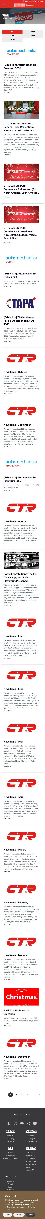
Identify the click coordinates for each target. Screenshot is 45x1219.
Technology (10, 1139)
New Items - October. (16, 372)
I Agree (30, 1214)
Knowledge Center (10, 1159)
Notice (12, 40)
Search (31, 1136)
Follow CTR (31, 1156)
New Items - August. (15, 521)
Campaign (31, 1159)
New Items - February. (16, 902)
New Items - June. (14, 688)
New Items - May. (13, 741)
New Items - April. (14, 796)
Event (12, 36)
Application (31, 1167)
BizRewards (31, 1164)
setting (7, 1214)
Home (4, 18)
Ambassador (31, 1161)
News (10, 1153)
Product (10, 1136)
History (10, 1187)
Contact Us (30, 1170)
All (12, 32)
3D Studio (10, 1141)
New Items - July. (13, 636)
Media (33, 36)
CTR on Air (31, 1153)
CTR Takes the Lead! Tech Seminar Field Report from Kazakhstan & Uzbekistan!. (19, 127)
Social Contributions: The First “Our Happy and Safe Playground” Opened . (21, 577)
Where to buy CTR (31, 1141)
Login (41, 1)
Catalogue (31, 1139)
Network (10, 1190)
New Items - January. (15, 955)
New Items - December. (17, 1056)
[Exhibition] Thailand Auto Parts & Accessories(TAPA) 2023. (19, 321)
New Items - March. (15, 849)
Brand (33, 32)
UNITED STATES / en (32, 1)
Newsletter (10, 1156)
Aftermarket (29, 5)
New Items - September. (17, 424)
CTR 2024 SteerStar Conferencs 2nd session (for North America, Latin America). (21, 189)
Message (10, 1181)
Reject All (19, 1214)
